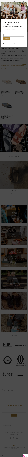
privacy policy (10, 43)
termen (16, 43)
